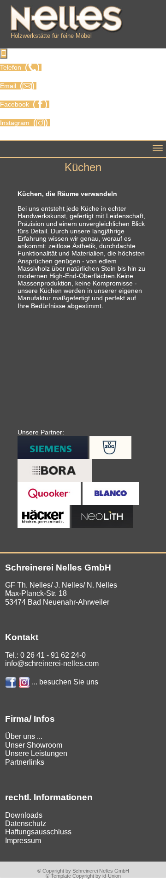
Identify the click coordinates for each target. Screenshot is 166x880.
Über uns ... (23, 736)
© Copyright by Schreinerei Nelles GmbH (83, 871)
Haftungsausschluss (38, 832)
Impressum (23, 840)
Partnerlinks (24, 762)
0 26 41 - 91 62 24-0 (53, 655)
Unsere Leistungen (36, 753)
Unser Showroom (33, 745)
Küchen (83, 167)
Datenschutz (25, 823)
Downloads (23, 815)
